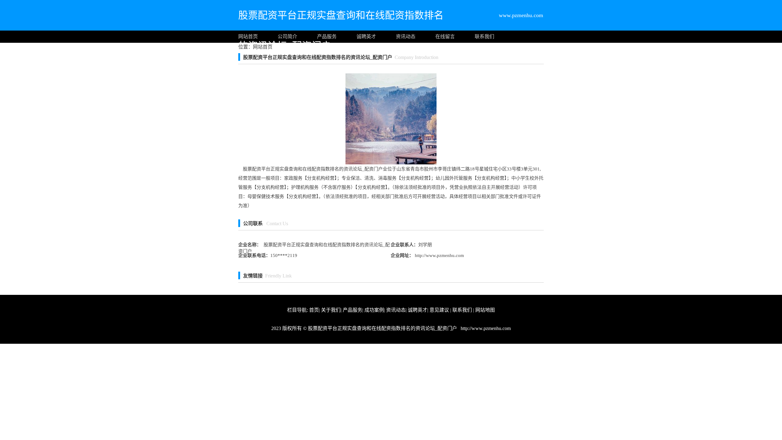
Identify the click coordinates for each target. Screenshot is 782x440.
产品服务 (327, 36)
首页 (314, 310)
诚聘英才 (366, 36)
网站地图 (485, 310)
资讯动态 (405, 36)
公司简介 (287, 36)
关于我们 (331, 310)
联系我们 (484, 36)
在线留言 (445, 36)
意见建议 (439, 310)
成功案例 (374, 310)
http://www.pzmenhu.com (439, 255)
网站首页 (248, 36)
